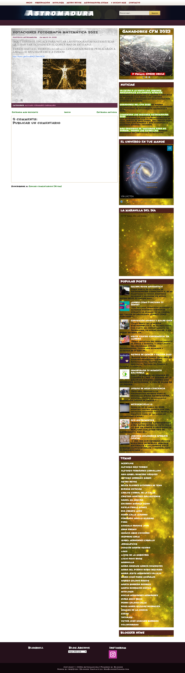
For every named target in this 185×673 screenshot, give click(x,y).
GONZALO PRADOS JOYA (135, 526)
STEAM (125, 614)
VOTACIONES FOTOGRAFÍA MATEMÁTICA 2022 (55, 32)
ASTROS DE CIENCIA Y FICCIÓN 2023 (151, 354)
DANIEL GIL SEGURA (132, 500)
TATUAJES (127, 617)
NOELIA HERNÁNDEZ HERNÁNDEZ (139, 595)
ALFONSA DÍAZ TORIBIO (134, 467)
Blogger (118, 667)
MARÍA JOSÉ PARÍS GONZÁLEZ (138, 577)
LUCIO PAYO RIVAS (131, 559)
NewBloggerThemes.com (116, 669)
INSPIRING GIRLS (130, 537)
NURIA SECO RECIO (131, 599)
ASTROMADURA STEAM (96, 3)
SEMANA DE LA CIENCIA (134, 610)
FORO (124, 522)
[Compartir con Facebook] (21, 100)
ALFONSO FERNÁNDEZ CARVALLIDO (40, 105)
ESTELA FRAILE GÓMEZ (134, 507)
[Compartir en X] (19, 100)
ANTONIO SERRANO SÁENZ (136, 478)
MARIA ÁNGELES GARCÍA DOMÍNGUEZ (142, 566)
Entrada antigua (107, 112)
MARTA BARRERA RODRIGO (136, 584)
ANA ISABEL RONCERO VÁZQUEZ (139, 474)
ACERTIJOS (127, 463)
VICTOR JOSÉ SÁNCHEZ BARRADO (140, 621)
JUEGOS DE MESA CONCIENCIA (148, 388)
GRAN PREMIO (129, 529)
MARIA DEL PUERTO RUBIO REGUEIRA (141, 570)
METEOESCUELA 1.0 (141, 404)
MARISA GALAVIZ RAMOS (135, 581)
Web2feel (73, 669)
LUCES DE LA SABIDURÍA (135, 555)
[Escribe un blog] (16, 100)
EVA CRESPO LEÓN (131, 511)
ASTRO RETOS (74, 3)
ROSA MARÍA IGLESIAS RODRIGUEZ (140, 606)
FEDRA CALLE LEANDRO (134, 515)
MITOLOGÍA (58, 3)
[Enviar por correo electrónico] (14, 100)
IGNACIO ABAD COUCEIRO (135, 533)
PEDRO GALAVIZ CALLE (134, 603)
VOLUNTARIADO (130, 625)
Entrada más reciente (25, 112)
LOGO (124, 551)
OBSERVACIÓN (42, 3)
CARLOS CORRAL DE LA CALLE (138, 493)
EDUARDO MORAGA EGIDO (135, 504)
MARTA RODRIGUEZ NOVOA (136, 588)
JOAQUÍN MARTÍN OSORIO (135, 548)
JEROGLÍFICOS (129, 544)
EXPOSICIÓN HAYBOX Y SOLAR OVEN (151, 320)
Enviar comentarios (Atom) (45, 186)
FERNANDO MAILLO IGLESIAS (137, 518)
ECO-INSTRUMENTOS (142, 420)
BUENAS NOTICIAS (131, 489)
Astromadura (60, 12)
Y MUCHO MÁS (118, 3)
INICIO (29, 3)
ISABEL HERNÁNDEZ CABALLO (138, 540)
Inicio (67, 112)
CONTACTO (134, 3)
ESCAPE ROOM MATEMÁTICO (147, 287)
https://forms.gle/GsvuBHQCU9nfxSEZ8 (28, 57)
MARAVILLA (127, 562)
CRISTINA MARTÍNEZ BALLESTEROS (140, 496)
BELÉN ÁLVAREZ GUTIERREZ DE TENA (141, 485)
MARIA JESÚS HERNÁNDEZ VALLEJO (141, 573)
